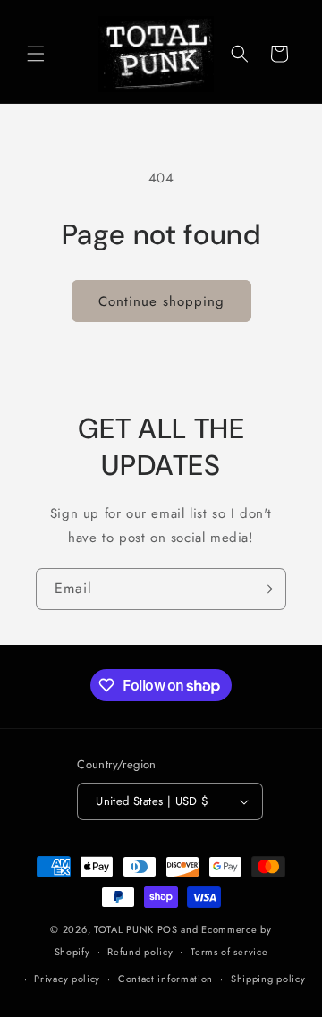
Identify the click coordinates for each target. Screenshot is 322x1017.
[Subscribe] (265, 589)
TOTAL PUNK (124, 929)
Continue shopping (161, 301)
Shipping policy (268, 978)
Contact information (165, 978)
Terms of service (229, 952)
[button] (35, 53)
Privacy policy (67, 978)
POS (167, 929)
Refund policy (140, 952)
